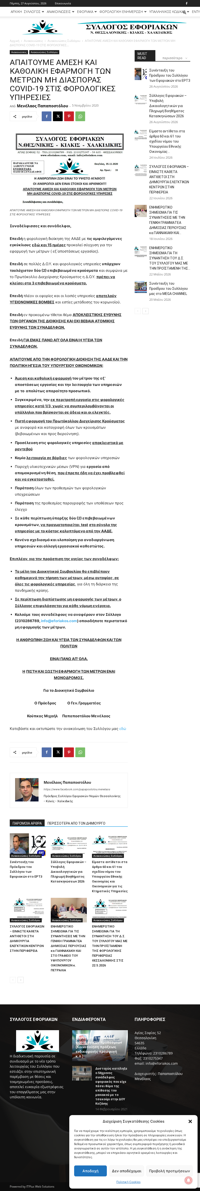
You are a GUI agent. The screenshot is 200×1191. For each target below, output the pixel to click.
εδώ (122, 728)
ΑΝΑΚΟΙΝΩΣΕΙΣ (59, 11)
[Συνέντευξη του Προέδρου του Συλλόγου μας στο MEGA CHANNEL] (141, 287)
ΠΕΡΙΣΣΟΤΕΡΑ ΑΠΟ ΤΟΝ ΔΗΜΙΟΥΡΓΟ (76, 823)
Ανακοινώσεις (33, 41)
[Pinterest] (69, 116)
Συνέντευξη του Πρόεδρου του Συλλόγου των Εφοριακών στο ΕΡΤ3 (169, 75)
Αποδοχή (90, 1171)
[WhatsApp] (80, 116)
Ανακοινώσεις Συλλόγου (64, 41)
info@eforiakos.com (59, 620)
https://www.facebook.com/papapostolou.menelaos (77, 789)
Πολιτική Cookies (128, 1182)
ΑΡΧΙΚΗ (16, 11)
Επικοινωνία (63, 3)
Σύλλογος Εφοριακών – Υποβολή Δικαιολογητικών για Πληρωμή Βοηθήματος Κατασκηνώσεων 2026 (68, 871)
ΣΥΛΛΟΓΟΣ (32, 11)
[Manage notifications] (188, 1180)
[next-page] (21, 980)
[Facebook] (186, 3)
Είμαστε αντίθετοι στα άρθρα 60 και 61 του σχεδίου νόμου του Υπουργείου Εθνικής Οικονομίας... (167, 141)
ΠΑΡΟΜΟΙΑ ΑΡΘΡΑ (27, 823)
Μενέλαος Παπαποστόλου (42, 106)
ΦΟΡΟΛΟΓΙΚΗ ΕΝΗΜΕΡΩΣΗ (121, 11)
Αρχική (14, 41)
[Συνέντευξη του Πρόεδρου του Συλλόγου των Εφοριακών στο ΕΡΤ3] (28, 845)
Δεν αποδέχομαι (126, 1171)
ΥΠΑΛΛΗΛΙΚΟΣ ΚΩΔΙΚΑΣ (167, 11)
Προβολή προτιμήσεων (169, 1171)
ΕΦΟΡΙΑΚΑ (85, 11)
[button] (190, 1121)
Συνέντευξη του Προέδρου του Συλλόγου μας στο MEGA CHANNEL (168, 289)
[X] (58, 116)
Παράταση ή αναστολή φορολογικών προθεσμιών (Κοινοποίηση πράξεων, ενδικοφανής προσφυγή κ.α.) (99, 1047)
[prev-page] (13, 980)
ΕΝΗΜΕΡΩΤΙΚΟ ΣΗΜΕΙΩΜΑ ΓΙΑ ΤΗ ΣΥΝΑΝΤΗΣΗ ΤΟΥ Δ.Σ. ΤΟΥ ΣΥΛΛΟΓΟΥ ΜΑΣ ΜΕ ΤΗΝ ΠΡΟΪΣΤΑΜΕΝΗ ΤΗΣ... (169, 258)
